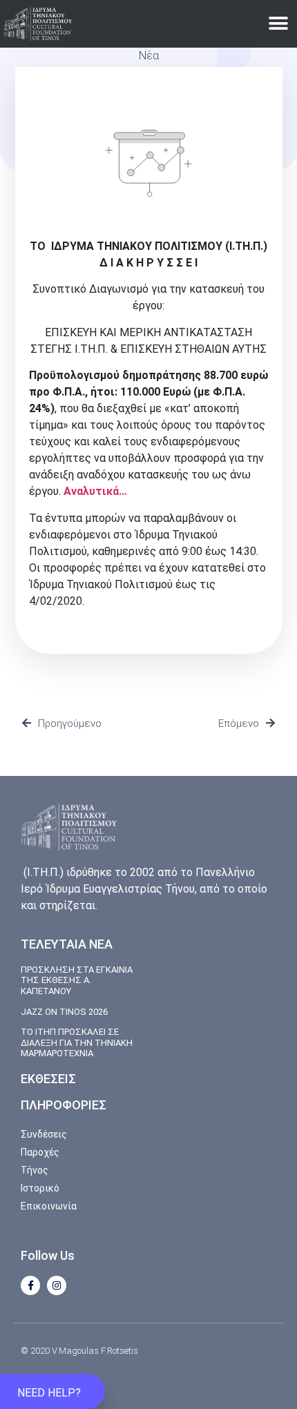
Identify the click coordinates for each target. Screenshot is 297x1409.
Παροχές (40, 1152)
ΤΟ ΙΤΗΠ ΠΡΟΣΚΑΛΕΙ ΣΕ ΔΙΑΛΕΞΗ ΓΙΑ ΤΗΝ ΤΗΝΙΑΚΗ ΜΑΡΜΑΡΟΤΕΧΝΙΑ (77, 1042)
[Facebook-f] (30, 1285)
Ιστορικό (40, 1188)
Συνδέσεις (44, 1134)
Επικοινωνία (49, 1206)
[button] (278, 23)
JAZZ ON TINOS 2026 (64, 1012)
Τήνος (34, 1170)
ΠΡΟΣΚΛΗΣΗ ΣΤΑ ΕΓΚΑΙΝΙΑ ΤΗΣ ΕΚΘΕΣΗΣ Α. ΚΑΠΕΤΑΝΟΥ (77, 980)
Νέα (149, 55)
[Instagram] (56, 1285)
